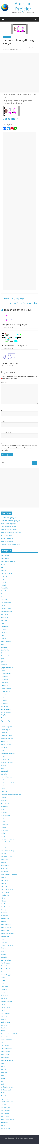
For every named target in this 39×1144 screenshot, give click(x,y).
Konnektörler (5, 865)
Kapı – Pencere (6, 848)
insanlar (3, 827)
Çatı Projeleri (5, 650)
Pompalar (4, 978)
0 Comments (23, 47)
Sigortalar (4, 1028)
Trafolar (3, 1093)
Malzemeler (5, 880)
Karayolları (4, 860)
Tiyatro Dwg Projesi (7, 541)
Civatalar (4, 665)
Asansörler (4, 588)
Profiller (3, 981)
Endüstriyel (4, 741)
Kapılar (3, 854)
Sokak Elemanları (6, 1040)
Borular (3, 638)
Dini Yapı (4, 700)
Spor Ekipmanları (6, 1049)
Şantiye (3, 1010)
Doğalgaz (4, 715)
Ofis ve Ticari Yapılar (7, 945)
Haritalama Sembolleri (8, 783)
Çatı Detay (4, 647)
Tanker (3, 1066)
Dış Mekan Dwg (6, 709)
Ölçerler (3, 948)
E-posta (4, 421)
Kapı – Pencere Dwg (7, 851)
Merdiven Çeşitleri (7, 889)
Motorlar (4, 913)
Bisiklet (3, 629)
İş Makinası (4, 830)
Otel (2, 951)
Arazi (2, 579)
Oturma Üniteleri (6, 960)
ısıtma (3, 836)
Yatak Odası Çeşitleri (7, 1119)
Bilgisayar (4, 620)
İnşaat (3, 818)
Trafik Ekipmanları (7, 1087)
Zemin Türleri (5, 1128)
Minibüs (3, 901)
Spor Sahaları (5, 1051)
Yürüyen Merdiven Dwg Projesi (11, 532)
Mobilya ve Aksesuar (7, 907)
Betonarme (4, 617)
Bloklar (3, 635)
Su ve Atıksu (5, 1057)
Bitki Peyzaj (4, 632)
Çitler (3, 662)
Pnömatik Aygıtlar (6, 975)
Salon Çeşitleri (5, 1007)
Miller (3, 898)
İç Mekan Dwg (5, 815)
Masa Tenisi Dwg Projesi (8, 524)
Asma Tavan (5, 591)
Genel (3, 756)
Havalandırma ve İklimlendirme (11, 795)
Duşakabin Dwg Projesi (8, 518)
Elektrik (3, 724)
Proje (2, 984)
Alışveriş (3, 570)
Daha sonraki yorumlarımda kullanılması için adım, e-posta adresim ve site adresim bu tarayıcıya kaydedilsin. (19, 448)
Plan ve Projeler (6, 969)
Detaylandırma (6, 691)
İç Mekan (4, 812)
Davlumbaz (4, 676)
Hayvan (3, 798)
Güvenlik (4, 774)
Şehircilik (4, 1016)
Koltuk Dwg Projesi (7, 535)
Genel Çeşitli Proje (7, 762)
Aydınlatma (4, 594)
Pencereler (4, 966)
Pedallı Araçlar (5, 963)
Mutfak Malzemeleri (7, 933)
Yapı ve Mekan (5, 1113)
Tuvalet (3, 1096)
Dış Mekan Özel (6, 712)
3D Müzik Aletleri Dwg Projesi (10, 521)
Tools (2, 1084)
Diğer (3, 697)
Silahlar (3, 1031)
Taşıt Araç (4, 1072)
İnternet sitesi (6, 432)
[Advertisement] (19, 72)
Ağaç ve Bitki (5, 558)
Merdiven (4, 886)
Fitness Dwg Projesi (7, 538)
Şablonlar (4, 998)
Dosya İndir (10, 118)
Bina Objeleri (5, 626)
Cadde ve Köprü (6, 641)
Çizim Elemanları (6, 673)
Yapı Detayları (5, 1108)
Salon (3, 1004)
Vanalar (3, 1105)
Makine (3, 877)
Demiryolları (5, 682)
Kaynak (3, 862)
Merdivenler (5, 892)
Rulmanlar (4, 995)
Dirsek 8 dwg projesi (10, 363)
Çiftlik (3, 659)
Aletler (3, 567)
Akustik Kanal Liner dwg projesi (14, 346)
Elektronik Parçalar (7, 738)
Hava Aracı (4, 792)
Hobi (2, 809)
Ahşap (3, 564)
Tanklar (3, 1069)
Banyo (3, 606)
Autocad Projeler (23, 6)
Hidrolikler (4, 806)
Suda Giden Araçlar (7, 1060)
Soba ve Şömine (6, 1037)
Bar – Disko (4, 614)
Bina (2, 623)
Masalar (3, 883)
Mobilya (3, 904)
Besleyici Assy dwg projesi (13, 298)
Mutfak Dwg (5, 930)
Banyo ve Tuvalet (6, 611)
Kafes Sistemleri (6, 842)
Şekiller (3, 1019)
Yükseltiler (4, 1122)
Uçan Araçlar (5, 1099)
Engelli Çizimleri (6, 744)
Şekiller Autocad (6, 1022)
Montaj (3, 910)
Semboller (4, 1025)
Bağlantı (3, 597)
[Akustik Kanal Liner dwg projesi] (11, 332)
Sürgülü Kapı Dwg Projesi (9, 529)
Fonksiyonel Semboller (8, 753)
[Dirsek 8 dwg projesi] (9, 353)
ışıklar (3, 833)
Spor (2, 1043)
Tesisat (3, 1078)
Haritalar (4, 786)
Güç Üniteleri (5, 771)
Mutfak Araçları (6, 924)
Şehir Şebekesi (5, 1013)
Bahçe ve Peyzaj (6, 603)
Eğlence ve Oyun (6, 721)
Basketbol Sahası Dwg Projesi (10, 544)
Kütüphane (4, 868)
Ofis (2, 939)
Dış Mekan (4, 706)
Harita (3, 780)
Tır (2, 1081)
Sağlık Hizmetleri (6, 1001)
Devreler (4, 694)
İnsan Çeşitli (5, 824)
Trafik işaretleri (6, 1090)
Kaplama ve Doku (6, 857)
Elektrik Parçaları (6, 727)
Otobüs (3, 954)
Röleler (3, 992)
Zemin (3, 1125)
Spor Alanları (5, 1046)
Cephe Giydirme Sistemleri (9, 656)
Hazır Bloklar (5, 803)
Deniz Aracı (4, 685)
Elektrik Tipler (5, 730)
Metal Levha (7, 37)
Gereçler (4, 765)
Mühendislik (5, 919)
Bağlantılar (4, 600)
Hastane (3, 789)
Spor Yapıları (5, 1054)
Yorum (4, 383)
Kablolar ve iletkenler (8, 839)
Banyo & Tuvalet (6, 609)
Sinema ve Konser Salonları (9, 1034)
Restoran (4, 989)
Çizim (3, 671)
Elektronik (4, 733)
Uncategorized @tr (7, 1102)
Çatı (2, 644)
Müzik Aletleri (5, 936)
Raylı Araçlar (5, 986)
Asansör (3, 585)
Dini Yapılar (5, 703)
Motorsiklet (4, 916)
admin (16, 47)
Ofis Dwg (4, 942)
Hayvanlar (4, 800)
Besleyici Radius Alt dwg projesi (23, 303)
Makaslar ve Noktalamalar (9, 874)
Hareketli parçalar (6, 777)
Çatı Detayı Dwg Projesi (8, 527)
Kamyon (3, 845)
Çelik (2, 653)
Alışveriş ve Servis (6, 573)
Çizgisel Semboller (7, 668)
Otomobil (4, 957)
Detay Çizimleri (6, 688)
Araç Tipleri (4, 576)
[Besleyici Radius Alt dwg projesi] (9, 314)
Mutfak (3, 922)
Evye (2, 750)
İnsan (3, 821)
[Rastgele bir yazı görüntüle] (36, 19)
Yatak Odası (5, 1116)
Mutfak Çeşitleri (6, 927)
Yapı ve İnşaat (5, 1111)
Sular (2, 1063)
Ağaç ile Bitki (5, 555)
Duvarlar (4, 718)
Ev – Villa (4, 747)
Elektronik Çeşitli (6, 736)
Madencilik (4, 871)
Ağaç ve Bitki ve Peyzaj (8, 561)
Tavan (3, 1075)
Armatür (3, 582)
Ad (2, 410)
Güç (2, 768)
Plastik (3, 972)
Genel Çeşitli (5, 759)
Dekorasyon (5, 679)
